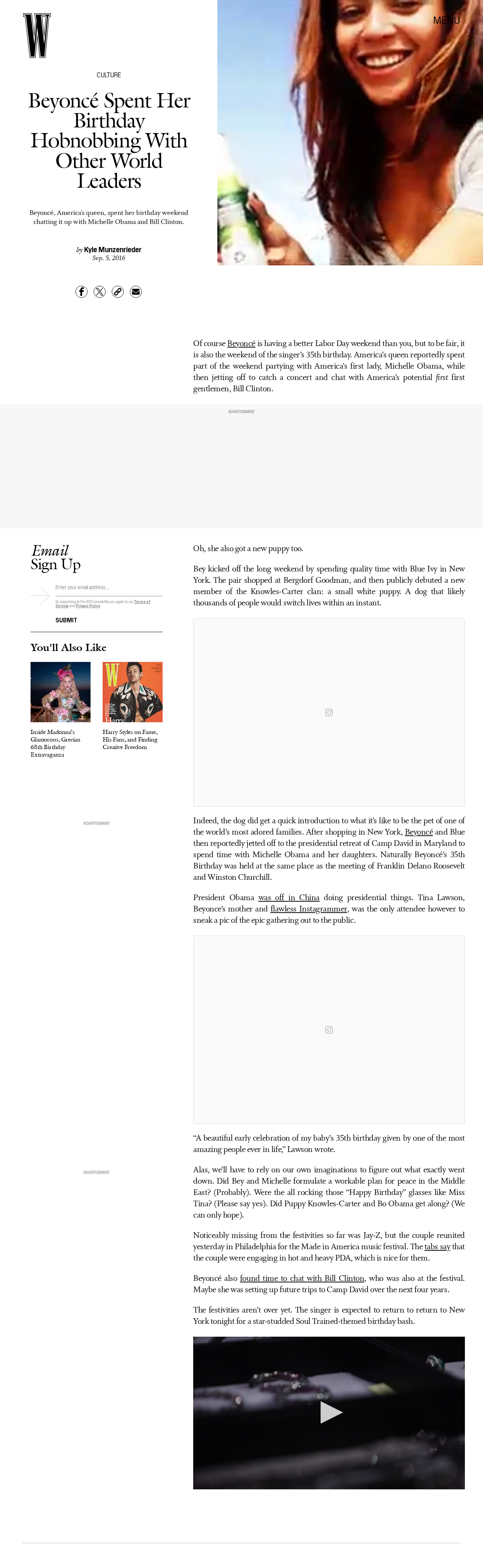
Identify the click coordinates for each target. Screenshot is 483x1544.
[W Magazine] (37, 35)
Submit (66, 619)
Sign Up (55, 557)
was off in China (289, 898)
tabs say (437, 1247)
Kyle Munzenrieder (113, 249)
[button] (329, 1412)
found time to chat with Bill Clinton (302, 1278)
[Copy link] (118, 292)
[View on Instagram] (329, 712)
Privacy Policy (88, 605)
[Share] (81, 292)
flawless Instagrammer (309, 909)
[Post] (100, 292)
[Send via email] (136, 292)
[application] (329, 1413)
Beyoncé (241, 344)
